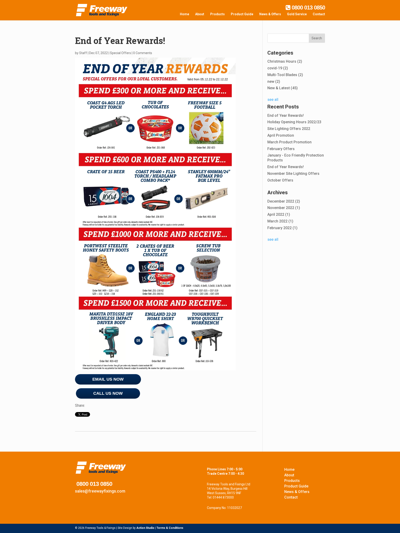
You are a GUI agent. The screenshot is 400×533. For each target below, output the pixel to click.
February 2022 (282, 228)
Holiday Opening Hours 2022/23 (294, 122)
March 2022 (280, 221)
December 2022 (283, 201)
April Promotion (280, 135)
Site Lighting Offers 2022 (288, 128)
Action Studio (145, 528)
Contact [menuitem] (319, 14)
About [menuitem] (199, 14)
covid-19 (277, 68)
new (273, 81)
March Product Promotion (289, 142)
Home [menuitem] (184, 14)
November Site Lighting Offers (293, 173)
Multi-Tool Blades (285, 75)
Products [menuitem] (217, 14)
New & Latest (282, 88)
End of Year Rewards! (285, 115)
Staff (83, 53)
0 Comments (142, 53)
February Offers (281, 149)
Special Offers (120, 53)
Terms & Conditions (169, 528)
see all (272, 99)
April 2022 (278, 214)
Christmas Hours (284, 61)
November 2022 (283, 208)
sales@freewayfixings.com (100, 491)
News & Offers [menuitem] (270, 14)
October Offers (280, 180)
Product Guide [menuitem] (242, 14)
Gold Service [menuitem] (297, 14)
